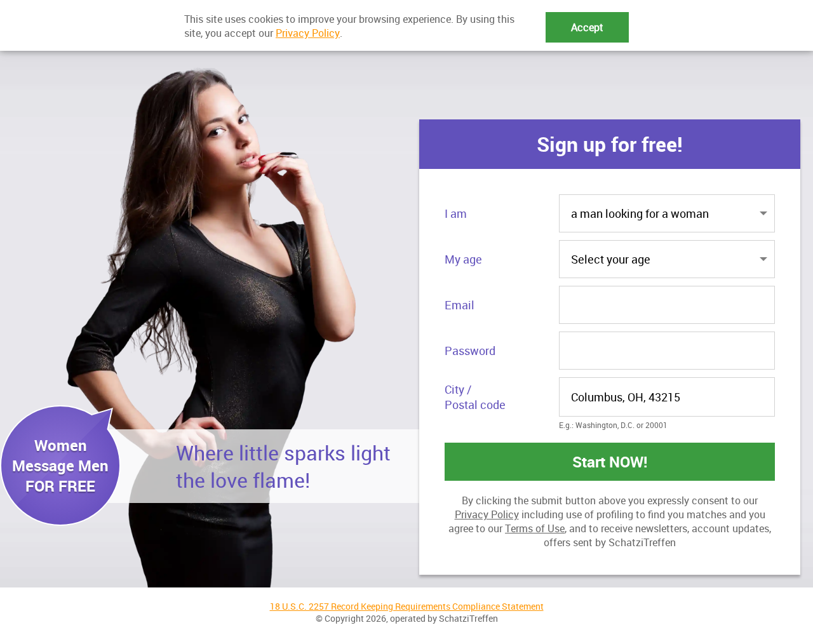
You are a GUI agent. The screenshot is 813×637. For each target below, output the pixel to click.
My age (463, 259)
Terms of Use (535, 528)
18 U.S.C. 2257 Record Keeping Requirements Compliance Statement (407, 606)
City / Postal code (475, 397)
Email (459, 304)
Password (470, 350)
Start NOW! (610, 462)
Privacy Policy (487, 514)
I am (456, 213)
